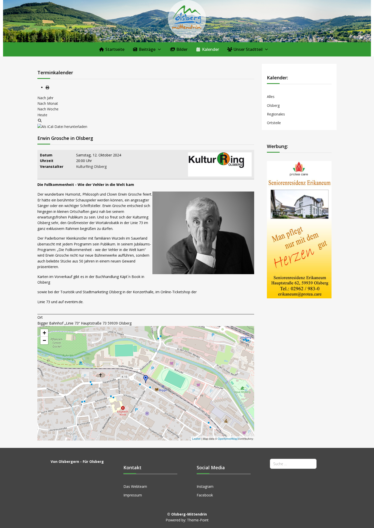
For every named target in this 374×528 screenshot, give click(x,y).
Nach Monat (47, 103)
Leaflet (196, 438)
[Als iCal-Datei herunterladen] (62, 126)
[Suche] (39, 120)
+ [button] (44, 333)
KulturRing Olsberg (91, 166)
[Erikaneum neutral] (299, 229)
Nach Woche (48, 109)
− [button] (44, 340)
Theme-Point (198, 520)
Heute (42, 114)
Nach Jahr (45, 97)
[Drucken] (47, 87)
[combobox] (293, 464)
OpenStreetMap (227, 438)
